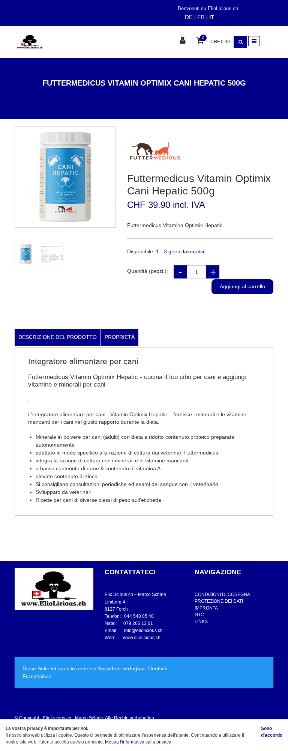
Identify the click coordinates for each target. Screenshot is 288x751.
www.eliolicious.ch (141, 637)
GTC (199, 614)
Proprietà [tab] (120, 337)
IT (211, 17)
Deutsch (158, 668)
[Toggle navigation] (254, 41)
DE (189, 17)
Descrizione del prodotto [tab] (57, 337)
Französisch (36, 676)
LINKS (201, 621)
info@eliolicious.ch (143, 630)
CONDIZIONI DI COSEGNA (222, 594)
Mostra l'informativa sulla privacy (138, 742)
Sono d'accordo (271, 732)
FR (201, 17)
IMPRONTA (206, 608)
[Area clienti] (184, 41)
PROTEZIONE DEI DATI (219, 601)
